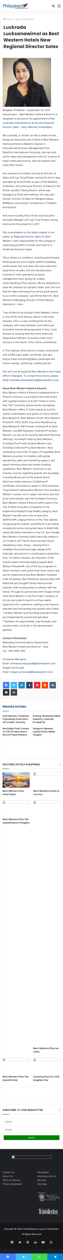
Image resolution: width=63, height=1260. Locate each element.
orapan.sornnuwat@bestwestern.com (31, 671)
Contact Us (8, 1172)
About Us (7, 1176)
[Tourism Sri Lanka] (15, 5)
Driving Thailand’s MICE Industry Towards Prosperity (46, 719)
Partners (41, 1180)
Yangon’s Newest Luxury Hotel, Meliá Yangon (44, 731)
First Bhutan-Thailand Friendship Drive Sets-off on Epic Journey (16, 719)
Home (8, 19)
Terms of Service (11, 1180)
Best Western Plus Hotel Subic (13, 792)
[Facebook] (6, 685)
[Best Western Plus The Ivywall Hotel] (16, 1065)
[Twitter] (14, 685)
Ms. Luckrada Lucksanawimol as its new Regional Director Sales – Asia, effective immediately (29, 123)
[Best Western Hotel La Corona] (46, 780)
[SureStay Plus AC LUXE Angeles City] (46, 1065)
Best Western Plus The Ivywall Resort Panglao (16, 821)
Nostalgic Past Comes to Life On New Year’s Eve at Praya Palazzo (16, 731)
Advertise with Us (46, 1176)
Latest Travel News (24, 19)
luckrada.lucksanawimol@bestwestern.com (34, 380)
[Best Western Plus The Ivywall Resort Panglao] (16, 808)
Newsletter (43, 1172)
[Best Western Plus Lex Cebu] (46, 923)
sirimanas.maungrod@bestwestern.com (32, 663)
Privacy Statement (12, 1184)
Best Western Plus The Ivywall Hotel (16, 1078)
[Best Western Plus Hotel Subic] (16, 780)
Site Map (42, 1184)
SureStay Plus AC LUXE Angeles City (46, 1078)
